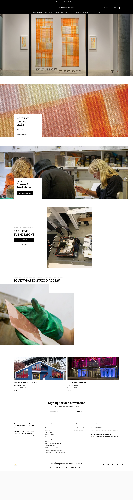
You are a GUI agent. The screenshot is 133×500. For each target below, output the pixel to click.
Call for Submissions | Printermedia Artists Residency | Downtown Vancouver (55, 449)
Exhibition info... (22, 134)
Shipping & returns (49, 436)
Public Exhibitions (37, 12)
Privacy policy (48, 432)
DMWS (72, 467)
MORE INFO (24, 240)
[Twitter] (113, 464)
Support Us (97, 12)
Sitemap (47, 441)
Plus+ (76, 467)
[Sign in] (111, 7)
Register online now (24, 193)
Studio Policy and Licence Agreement (54, 443)
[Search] (115, 7)
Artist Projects (87, 12)
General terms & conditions (52, 428)
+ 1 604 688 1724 (97, 428)
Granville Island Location (79, 428)
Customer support (49, 439)
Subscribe (79, 411)
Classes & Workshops (61, 12)
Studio (71, 12)
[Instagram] (108, 464)
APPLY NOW (24, 245)
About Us (78, 12)
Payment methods (49, 434)
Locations (76, 424)
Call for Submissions (50, 445)
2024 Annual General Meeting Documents (55, 452)
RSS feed (81, 467)
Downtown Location (78, 430)
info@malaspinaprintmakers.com (102, 434)
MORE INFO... (55, 290)
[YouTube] (122, 464)
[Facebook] (103, 464)
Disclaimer (47, 430)
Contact (106, 7)
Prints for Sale (48, 12)
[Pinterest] (117, 464)
